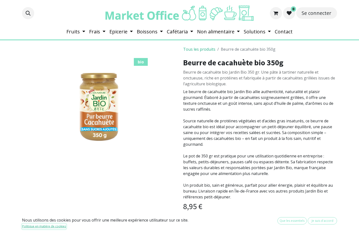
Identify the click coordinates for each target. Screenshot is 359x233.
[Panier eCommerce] (276, 13)
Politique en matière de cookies (44, 226)
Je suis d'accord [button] (322, 221)
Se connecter (316, 13)
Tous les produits (199, 49)
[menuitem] (75, 31)
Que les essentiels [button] (292, 221)
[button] (28, 13)
